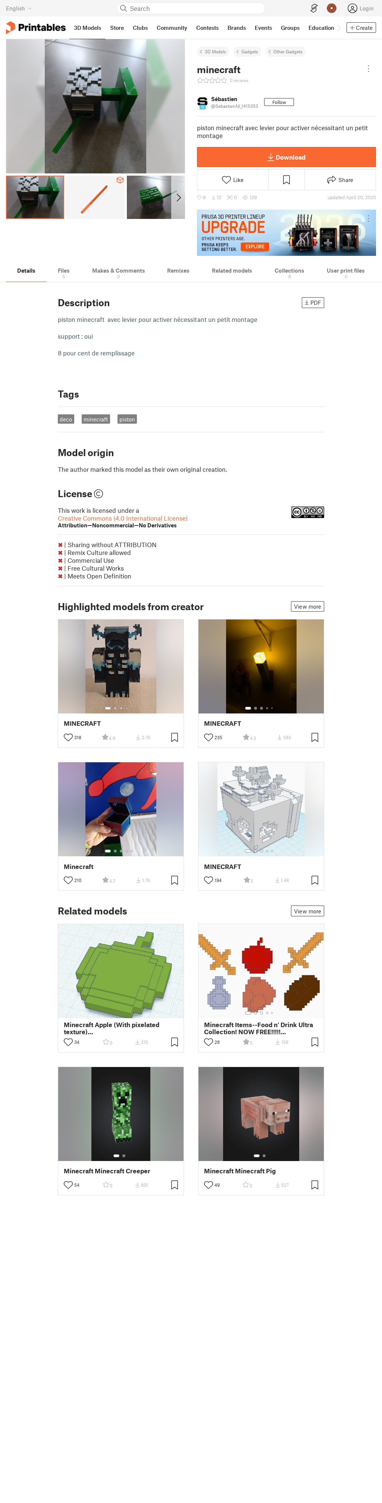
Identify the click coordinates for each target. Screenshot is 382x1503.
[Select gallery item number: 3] (121, 708)
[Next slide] (178, 197)
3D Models (215, 51)
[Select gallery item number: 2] (115, 708)
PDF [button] (315, 302)
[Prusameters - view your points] (331, 8)
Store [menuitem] (117, 27)
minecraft (96, 419)
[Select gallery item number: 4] (127, 708)
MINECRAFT (82, 723)
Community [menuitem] (172, 27)
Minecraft (78, 866)
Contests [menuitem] (207, 27)
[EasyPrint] (314, 8)
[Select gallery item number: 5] (132, 708)
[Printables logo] (36, 27)
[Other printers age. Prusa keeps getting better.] (286, 233)
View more (307, 606)
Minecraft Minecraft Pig (240, 1170)
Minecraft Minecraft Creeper (107, 1170)
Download (291, 157)
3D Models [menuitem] (87, 27)
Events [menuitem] (263, 27)
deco (66, 419)
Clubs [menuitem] (140, 27)
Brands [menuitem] (237, 27)
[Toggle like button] (68, 737)
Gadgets (249, 51)
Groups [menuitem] (290, 27)
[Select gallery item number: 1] (108, 708)
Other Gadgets (288, 51)
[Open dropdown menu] (368, 68)
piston (127, 419)
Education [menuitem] (321, 27)
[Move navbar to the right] (338, 27)
